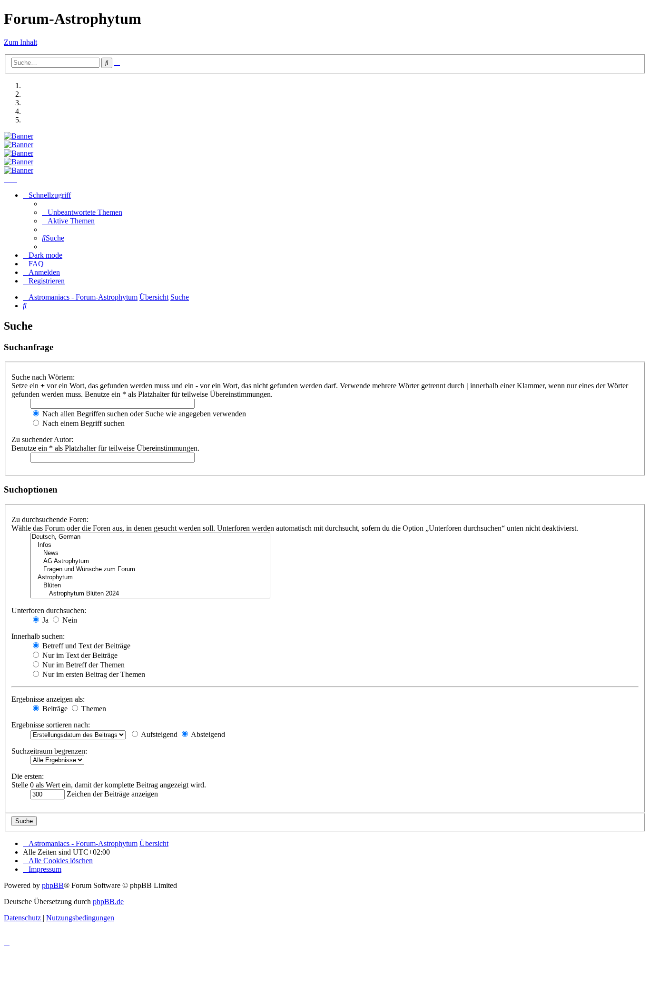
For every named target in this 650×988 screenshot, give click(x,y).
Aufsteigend (158, 734)
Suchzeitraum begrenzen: (49, 751)
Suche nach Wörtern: (43, 377)
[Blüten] (150, 586)
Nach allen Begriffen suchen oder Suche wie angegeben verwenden (143, 414)
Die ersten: (27, 776)
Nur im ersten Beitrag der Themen (92, 674)
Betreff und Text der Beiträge (85, 646)
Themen (92, 709)
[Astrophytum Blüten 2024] (150, 594)
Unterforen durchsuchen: (48, 610)
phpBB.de (108, 901)
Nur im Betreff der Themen (82, 665)
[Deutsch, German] (150, 537)
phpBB (53, 885)
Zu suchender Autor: (42, 439)
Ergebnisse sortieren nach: (50, 725)
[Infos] (150, 545)
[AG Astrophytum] (150, 561)
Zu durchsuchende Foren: (50, 519)
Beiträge (54, 709)
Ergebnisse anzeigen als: (48, 699)
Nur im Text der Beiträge (79, 655)
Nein (68, 620)
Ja (44, 620)
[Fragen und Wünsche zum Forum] (150, 569)
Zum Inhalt (20, 42)
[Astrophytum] (150, 578)
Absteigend (207, 734)
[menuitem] (82, 212)
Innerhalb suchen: (38, 636)
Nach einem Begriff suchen (82, 423)
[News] (150, 553)
